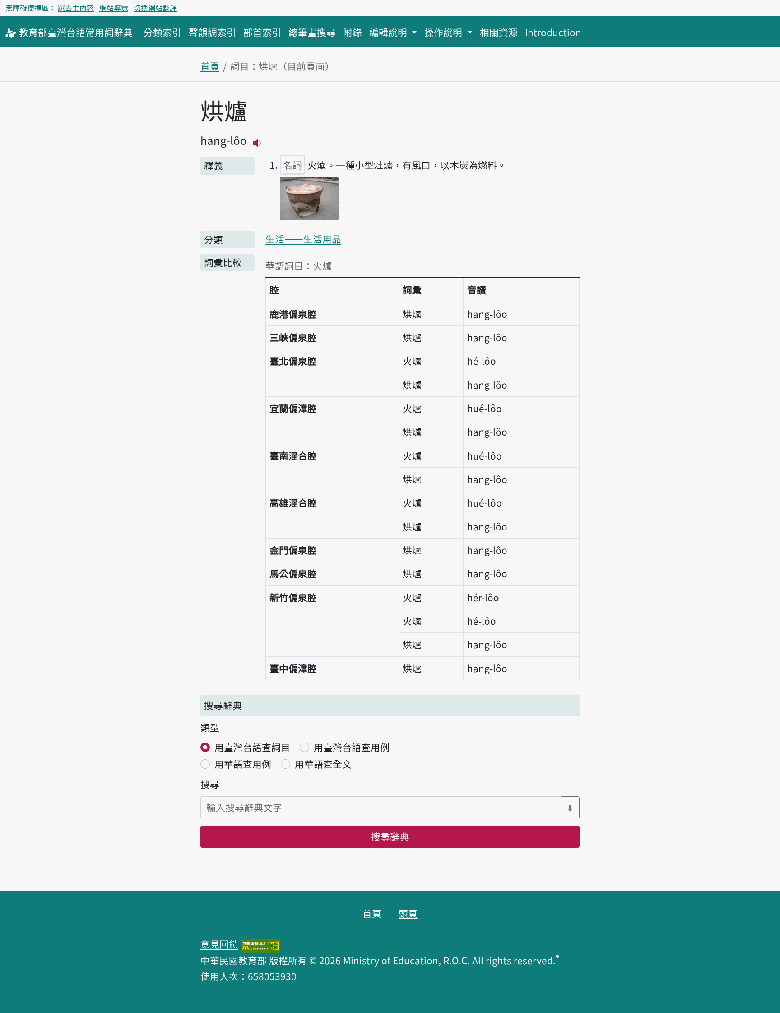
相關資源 (499, 32)
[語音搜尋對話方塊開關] (570, 807)
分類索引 (162, 32)
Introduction (553, 32)
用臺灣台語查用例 (352, 747)
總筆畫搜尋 (312, 32)
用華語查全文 (323, 764)
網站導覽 (113, 7)
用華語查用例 (242, 764)
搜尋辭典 (390, 836)
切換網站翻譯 (155, 7)
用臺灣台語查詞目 (252, 747)
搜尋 (209, 784)
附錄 (352, 32)
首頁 (209, 66)
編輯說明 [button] (389, 32)
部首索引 (262, 32)
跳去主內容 (76, 7)
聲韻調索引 (212, 32)
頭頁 (408, 913)
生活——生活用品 (303, 239)
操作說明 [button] (444, 32)
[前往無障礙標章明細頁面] (260, 944)
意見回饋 (219, 944)
